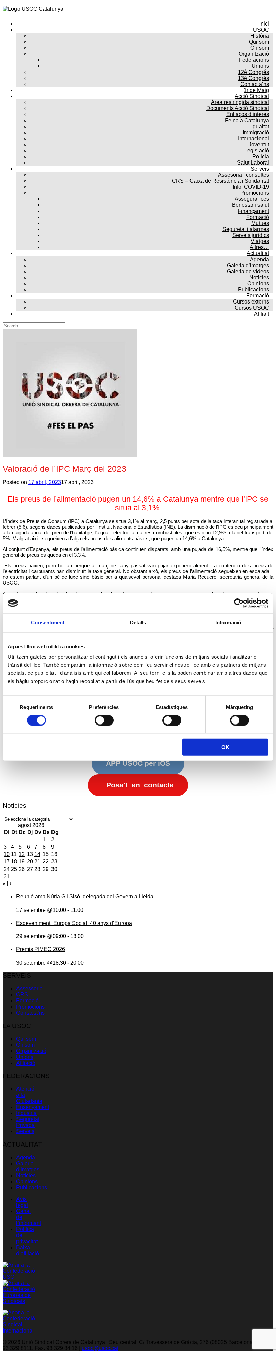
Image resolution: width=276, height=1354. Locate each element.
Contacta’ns (30, 1013)
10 (7, 854)
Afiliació (25, 1063)
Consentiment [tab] (47, 622)
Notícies (26, 1175)
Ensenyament (32, 1107)
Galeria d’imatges (27, 1166)
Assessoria (29, 988)
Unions (24, 1057)
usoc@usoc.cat (100, 1348)
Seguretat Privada (27, 1122)
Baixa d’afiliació (27, 1250)
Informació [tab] (228, 622)
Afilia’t (261, 314)
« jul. (8, 883)
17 (7, 862)
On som (25, 1045)
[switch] (104, 720)
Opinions (27, 1181)
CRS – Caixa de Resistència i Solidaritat (220, 181)
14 (37, 854)
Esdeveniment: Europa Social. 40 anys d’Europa (74, 923)
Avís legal (22, 1202)
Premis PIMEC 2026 (40, 949)
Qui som (26, 1039)
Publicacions (31, 1187)
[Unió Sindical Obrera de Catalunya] (33, 9)
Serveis (25, 1131)
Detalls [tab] (138, 622)
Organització (31, 1051)
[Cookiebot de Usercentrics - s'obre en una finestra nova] (238, 603)
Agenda (25, 1157)
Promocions (30, 1007)
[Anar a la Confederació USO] (20, 1277)
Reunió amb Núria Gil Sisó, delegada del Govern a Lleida (84, 896)
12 (22, 854)
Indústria (26, 1113)
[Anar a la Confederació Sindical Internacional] (20, 1331)
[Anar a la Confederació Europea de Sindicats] (20, 1301)
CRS (22, 994)
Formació (27, 1000)
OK (225, 747)
